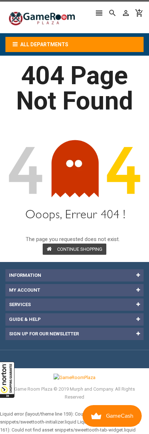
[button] (7, 380)
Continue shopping (79, 249)
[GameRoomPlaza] (74, 377)
